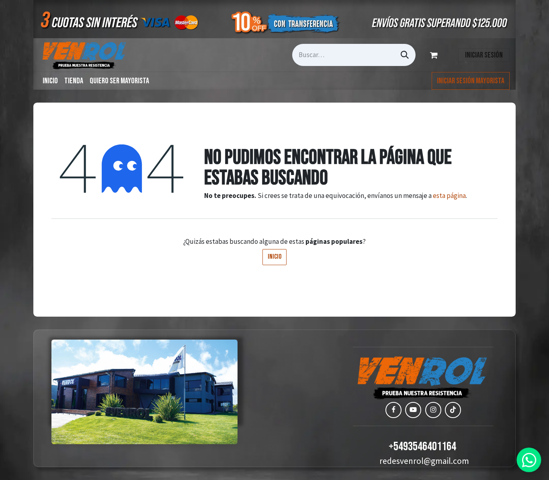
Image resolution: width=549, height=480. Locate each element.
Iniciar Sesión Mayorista (470, 81)
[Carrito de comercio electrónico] (435, 55)
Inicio (274, 257)
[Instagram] (433, 410)
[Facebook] (393, 410)
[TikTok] (453, 410)
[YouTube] (413, 410)
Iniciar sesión (484, 55)
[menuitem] (50, 81)
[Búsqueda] (405, 55)
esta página (449, 195)
